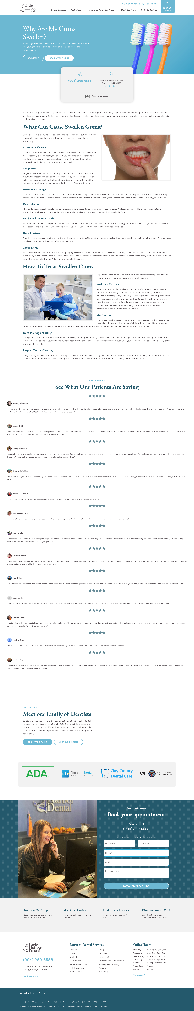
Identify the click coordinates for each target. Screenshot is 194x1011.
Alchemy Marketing (37, 1006)
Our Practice (111, 10)
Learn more (28, 921)
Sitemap (88, 1006)
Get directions (147, 921)
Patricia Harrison (20, 513)
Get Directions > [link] (111, 86)
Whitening (103, 971)
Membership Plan (94, 10)
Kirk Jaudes (18, 597)
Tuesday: (137, 953)
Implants (74, 957)
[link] (87, 96)
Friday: (136, 962)
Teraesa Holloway (20, 493)
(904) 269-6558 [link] (80, 80)
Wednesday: (139, 956)
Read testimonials (110, 921)
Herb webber (18, 640)
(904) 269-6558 (147, 3)
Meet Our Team (128, 10)
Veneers (102, 968)
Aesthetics (76, 10)
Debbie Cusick (19, 617)
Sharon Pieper (19, 659)
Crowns (73, 953)
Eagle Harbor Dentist (42, 1002)
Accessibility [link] (103, 1006)
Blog (142, 10)
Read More (33, 58)
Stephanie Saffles (20, 471)
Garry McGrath (20, 448)
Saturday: (138, 966)
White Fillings (76, 971)
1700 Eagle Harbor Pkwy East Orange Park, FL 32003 (38, 968)
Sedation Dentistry (78, 964)
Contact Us (152, 10)
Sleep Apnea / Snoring (109, 964)
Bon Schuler (18, 532)
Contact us (138, 975)
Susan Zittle (18, 425)
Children (73, 950)
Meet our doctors (70, 921)
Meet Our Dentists (68, 742)
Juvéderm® (104, 957)
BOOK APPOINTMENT (37, 742)
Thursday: (138, 959)
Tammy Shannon (20, 403)
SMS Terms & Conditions (72, 1006)
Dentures (103, 953)
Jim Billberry (18, 578)
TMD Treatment (77, 968)
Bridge (102, 950)
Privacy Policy (53, 1006)
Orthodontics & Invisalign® (111, 960)
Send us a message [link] (100, 96)
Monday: (137, 950)
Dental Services (58, 10)
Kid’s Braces (75, 960)
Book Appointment (59, 58)
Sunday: (137, 969)
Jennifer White (19, 555)
